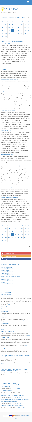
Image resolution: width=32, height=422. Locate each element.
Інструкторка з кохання (6, 267)
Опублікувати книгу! (9, 253)
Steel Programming (25, 415)
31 (6, 31)
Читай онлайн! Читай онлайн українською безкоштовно (13, 17)
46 (25, 33)
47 (28, 33)
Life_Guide (19, 397)
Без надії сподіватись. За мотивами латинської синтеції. (15, 356)
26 (18, 28)
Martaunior (18, 388)
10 (25, 22)
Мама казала (5, 323)
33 (12, 31)
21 (2, 28)
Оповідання (6, 292)
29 (28, 28)
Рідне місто (4, 307)
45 (22, 33)
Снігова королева (6, 391)
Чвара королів (5, 386)
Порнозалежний (6, 295)
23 (9, 28)
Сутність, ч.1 (5, 337)
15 (12, 25)
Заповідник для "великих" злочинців (12, 395)
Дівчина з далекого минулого (9, 79)
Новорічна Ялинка (5, 273)
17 (18, 25)
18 (22, 25)
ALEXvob (19, 403)
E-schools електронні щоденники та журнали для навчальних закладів (15, 400)
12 (2, 25)
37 (25, 31)
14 (9, 25)
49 (6, 36)
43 (15, 33)
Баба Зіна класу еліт (7, 331)
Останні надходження (10, 264)
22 (6, 28)
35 (18, 31)
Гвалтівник (4, 69)
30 (2, 31)
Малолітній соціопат (7, 154)
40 (6, 33)
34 (15, 31)
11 (28, 22)
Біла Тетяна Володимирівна (7, 268)
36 (22, 31)
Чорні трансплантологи (8, 110)
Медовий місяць (5, 130)
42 (12, 33)
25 (15, 28)
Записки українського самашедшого (12, 405)
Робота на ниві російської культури (11, 165)
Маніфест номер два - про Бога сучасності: (10, 276)
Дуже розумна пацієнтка (8, 187)
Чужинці (3, 282)
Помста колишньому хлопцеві (9, 197)
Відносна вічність (5, 279)
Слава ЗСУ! (11, 8)
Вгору (16, 418)
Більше (8, 304)
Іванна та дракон (5, 270)
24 (12, 28)
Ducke (2, 277)
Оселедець (4, 311)
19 (25, 25)
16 (15, 25)
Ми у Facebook (7, 259)
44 (18, 33)
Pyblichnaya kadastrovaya (22, 407)
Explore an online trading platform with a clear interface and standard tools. (14, 370)
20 (28, 25)
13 (6, 25)
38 (28, 31)
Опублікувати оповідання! (10, 256)
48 (2, 36)
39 (2, 33)
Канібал (3, 92)
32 (9, 31)
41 (9, 33)
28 (25, 28)
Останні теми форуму (10, 383)
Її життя (3, 317)
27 (22, 28)
